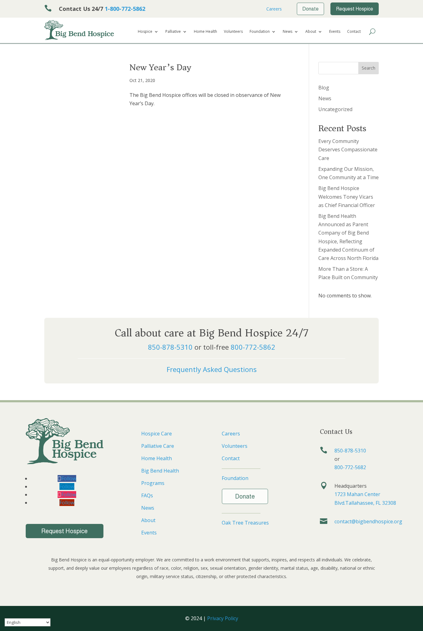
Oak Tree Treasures (245, 522)
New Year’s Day (160, 67)
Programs (152, 483)
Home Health (205, 31)
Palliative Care (157, 446)
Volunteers (233, 31)
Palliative (173, 31)
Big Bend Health (160, 470)
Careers (273, 9)
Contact (354, 31)
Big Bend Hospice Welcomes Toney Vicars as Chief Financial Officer (346, 196)
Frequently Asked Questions (212, 369)
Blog (323, 87)
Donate (245, 496)
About (310, 31)
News (287, 31)
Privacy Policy (222, 618)
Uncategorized (335, 109)
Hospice (145, 31)
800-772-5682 (350, 467)
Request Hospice (64, 531)
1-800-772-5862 (125, 8)
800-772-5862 (253, 347)
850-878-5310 (170, 347)
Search (368, 68)
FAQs (147, 495)
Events (334, 31)
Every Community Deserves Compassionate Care (347, 149)
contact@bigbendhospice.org (368, 521)
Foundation (260, 31)
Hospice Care (156, 433)
